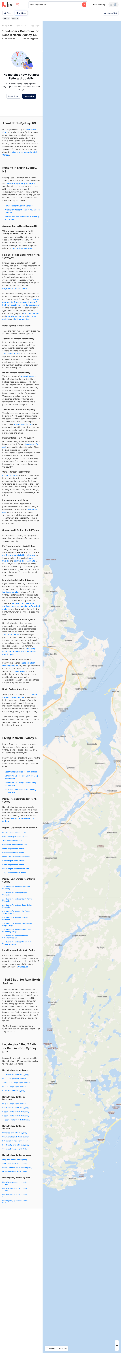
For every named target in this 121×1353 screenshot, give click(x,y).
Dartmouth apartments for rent (14, 832)
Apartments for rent (11, 353)
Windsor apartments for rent (13, 861)
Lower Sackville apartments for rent (16, 857)
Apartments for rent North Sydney (15, 1075)
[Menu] (113, 4)
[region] (82, 687)
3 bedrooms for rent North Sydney (15, 1116)
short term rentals (21, 319)
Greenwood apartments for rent (14, 845)
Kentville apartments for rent (13, 849)
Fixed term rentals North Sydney (15, 1172)
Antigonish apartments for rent (14, 873)
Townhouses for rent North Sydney (16, 1083)
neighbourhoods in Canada (14, 288)
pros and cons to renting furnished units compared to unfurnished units (21, 606)
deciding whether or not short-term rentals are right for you (19, 651)
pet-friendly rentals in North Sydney (18, 555)
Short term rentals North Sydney (14, 1163)
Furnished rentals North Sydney (14, 1133)
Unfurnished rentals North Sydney (15, 1137)
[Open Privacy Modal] (17, 5)
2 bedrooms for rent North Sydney (15, 1112)
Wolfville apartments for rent (13, 865)
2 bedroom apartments (24, 302)
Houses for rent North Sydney (14, 1087)
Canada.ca (23, 967)
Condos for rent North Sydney (14, 1079)
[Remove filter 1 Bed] (8, 18)
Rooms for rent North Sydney (13, 1091)
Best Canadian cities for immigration (21, 772)
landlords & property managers (21, 183)
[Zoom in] (117, 1342)
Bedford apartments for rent (13, 853)
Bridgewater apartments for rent (15, 837)
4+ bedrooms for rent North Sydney (16, 1120)
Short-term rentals (10, 634)
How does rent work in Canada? (19, 206)
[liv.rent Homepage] (7, 4)
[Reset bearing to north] (117, 1349)
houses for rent (27, 376)
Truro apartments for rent (12, 841)
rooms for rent (18, 671)
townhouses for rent (23, 424)
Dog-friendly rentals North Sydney (15, 1145)
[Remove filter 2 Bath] (18, 18)
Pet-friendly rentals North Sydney (15, 1141)
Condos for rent (9, 475)
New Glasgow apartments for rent (15, 869)
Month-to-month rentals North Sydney (17, 1167)
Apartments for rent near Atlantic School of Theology (15, 937)
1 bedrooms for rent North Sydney (15, 1108)
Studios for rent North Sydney (14, 1104)
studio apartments (31, 305)
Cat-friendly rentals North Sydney (15, 1149)
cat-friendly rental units (24, 561)
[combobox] (30, 4)
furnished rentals (31, 313)
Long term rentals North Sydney (14, 1159)
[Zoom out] (117, 1345)
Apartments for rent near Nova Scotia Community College (16, 931)
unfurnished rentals (15, 316)
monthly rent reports (22, 248)
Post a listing (99, 4)
